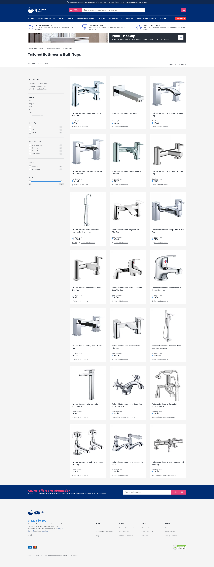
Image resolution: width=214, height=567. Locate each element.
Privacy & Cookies (171, 536)
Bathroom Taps (115, 18)
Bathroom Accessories (147, 18)
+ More (163, 18)
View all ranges (37, 115)
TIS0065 (155, 475)
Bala (30, 107)
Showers (101, 18)
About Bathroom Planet (104, 532)
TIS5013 (114, 417)
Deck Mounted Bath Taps (38, 83)
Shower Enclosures (85, 18)
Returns (168, 528)
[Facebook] (29, 536)
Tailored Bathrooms (54, 48)
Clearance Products (126, 536)
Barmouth (32, 109)
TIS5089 (74, 243)
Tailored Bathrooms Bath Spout (125, 113)
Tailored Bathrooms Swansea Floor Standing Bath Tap (166, 347)
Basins (71, 18)
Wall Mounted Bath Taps (38, 89)
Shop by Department (126, 528)
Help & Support (147, 532)
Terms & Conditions (172, 532)
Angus (31, 104)
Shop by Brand (124, 532)
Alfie (30, 101)
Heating (129, 18)
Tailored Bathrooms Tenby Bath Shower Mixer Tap (165, 405)
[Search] (142, 10)
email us (45, 531)
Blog (97, 536)
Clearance (180, 18)
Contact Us (146, 528)
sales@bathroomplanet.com (137, 2)
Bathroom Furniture (46, 18)
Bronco (75, 555)
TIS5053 (155, 417)
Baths (61, 18)
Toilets (31, 18)
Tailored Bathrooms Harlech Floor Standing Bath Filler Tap (85, 231)
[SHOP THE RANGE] (180, 37)
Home (41, 48)
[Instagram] (31, 536)
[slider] (30, 181)
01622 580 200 (90, 2)
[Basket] (183, 10)
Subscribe (178, 492)
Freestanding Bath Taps (37, 86)
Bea (30, 112)
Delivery (145, 536)
